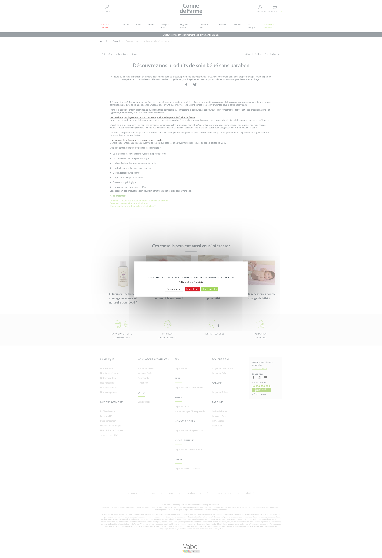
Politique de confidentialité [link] (191, 282)
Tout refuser (192, 289)
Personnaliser (174, 289)
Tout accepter (210, 289)
